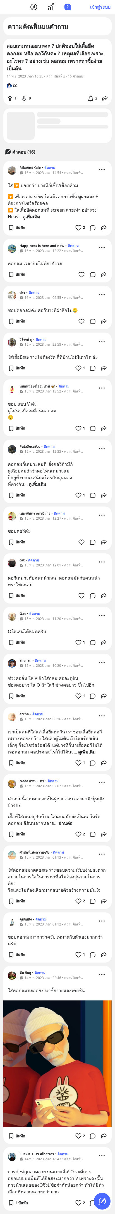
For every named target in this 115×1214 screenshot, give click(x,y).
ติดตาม (49, 167)
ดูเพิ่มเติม (31, 217)
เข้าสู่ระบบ (100, 7)
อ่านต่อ (66, 823)
